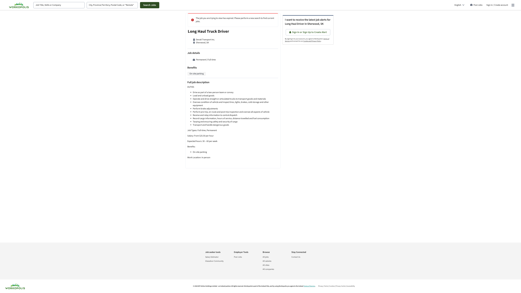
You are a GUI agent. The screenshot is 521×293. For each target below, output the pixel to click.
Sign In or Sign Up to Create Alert (309, 32)
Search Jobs (149, 5)
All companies (268, 269)
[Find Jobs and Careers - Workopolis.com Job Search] (19, 5)
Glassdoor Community (214, 261)
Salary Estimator (212, 257)
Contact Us (295, 257)
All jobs (266, 257)
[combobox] (59, 5)
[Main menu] (512, 5)
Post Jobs (478, 5)
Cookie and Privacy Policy (312, 41)
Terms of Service (309, 286)
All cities (266, 265)
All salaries (267, 261)
